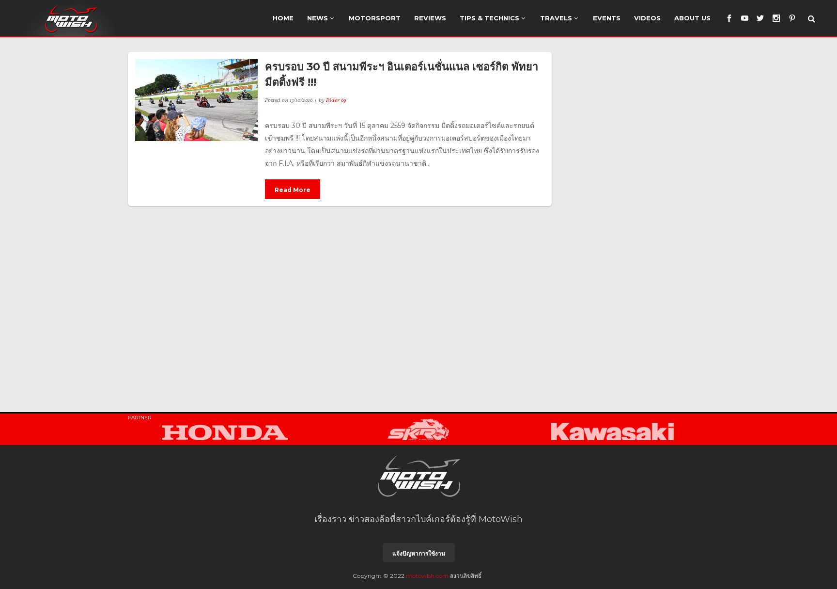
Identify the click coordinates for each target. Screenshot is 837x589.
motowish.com (427, 575)
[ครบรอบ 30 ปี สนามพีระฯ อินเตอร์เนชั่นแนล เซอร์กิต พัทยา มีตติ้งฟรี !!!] (196, 100)
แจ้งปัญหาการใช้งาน (418, 553)
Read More (292, 189)
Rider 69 (336, 100)
